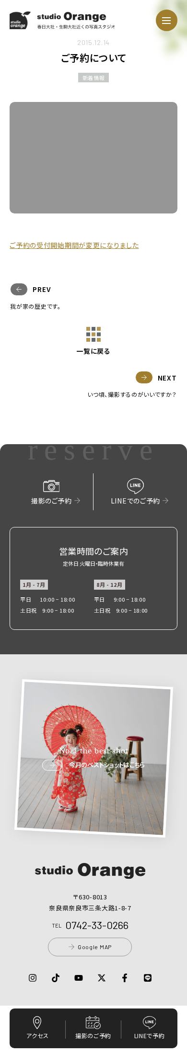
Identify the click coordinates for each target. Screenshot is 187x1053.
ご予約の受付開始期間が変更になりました (74, 245)
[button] (63, 23)
